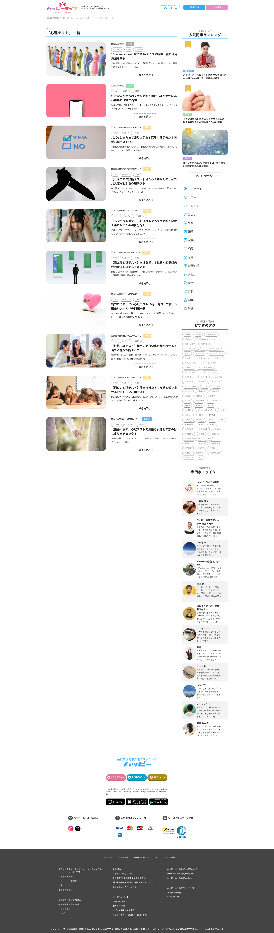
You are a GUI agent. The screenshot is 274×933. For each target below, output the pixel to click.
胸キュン (189, 443)
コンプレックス (217, 353)
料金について (64, 886)
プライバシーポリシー (123, 874)
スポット (189, 358)
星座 (188, 420)
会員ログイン (64, 909)
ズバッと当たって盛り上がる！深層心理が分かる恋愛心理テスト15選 (144, 140)
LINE (115, 91)
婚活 (191, 231)
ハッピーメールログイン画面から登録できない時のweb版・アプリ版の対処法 (204, 77)
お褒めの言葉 (119, 906)
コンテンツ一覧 (174, 893)
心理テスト (118, 49)
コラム (192, 197)
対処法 (199, 405)
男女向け (131, 425)
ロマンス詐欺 (191, 386)
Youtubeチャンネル (207, 339)
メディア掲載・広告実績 (124, 910)
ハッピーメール (207, 367)
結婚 (209, 439)
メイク (204, 377)
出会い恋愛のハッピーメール (60, 18)
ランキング (215, 382)
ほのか (204, 344)
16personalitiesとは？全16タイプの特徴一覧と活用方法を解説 (144, 56)
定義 (130, 44)
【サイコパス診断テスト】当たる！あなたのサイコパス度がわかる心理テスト (144, 181)
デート (219, 358)
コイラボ (200, 353)
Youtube (189, 339)
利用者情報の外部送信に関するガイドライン (133, 883)
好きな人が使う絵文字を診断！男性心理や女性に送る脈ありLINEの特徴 (144, 98)
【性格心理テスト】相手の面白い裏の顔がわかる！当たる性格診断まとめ (144, 348)
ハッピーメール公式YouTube (179, 878)
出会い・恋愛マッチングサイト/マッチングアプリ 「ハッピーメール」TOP (81, 870)
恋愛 (137, 91)
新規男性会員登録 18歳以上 (71, 905)
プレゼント (190, 377)
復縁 (211, 405)
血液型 (201, 448)
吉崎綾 (199, 396)
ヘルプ (62, 913)
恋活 (191, 257)
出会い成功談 (119, 902)
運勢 (188, 453)
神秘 (187, 158)
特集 (146, 127)
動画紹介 (202, 391)
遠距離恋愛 (215, 453)
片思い (192, 274)
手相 (199, 415)
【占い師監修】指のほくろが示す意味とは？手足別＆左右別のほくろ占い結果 (203, 121)
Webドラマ (212, 334)
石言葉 (214, 434)
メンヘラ (117, 216)
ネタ (116, 133)
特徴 (129, 49)
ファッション (211, 372)
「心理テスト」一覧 (105, 18)
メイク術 (218, 377)
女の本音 (200, 401)
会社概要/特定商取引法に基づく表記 (129, 878)
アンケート (195, 188)
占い (215, 391)
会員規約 (117, 869)
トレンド (193, 205)
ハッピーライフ (84, 18)
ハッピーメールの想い (68, 881)
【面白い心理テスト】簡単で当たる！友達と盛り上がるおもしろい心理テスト (144, 390)
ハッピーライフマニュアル (146, 857)
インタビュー (191, 349)
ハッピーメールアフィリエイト (181, 888)
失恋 (191, 223)
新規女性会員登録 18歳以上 (71, 900)
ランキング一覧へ (205, 175)
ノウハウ (189, 367)
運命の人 (142, 425)
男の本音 (204, 429)
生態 (213, 424)
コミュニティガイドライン (125, 887)
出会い (146, 419)
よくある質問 (64, 890)
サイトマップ (173, 897)
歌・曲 (210, 420)
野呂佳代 (189, 457)
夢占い (212, 396)
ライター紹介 (170, 857)
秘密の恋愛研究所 (193, 439)
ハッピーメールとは (67, 877)
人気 (205, 386)
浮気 (222, 420)
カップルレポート (121, 897)
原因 (188, 396)
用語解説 (139, 49)
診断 (130, 86)
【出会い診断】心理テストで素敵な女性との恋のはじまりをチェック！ (144, 431)
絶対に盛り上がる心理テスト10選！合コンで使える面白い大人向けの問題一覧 (144, 306)
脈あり (203, 443)
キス (188, 353)
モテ (202, 382)
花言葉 (189, 448)
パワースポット (192, 372)
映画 (199, 420)
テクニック (205, 358)
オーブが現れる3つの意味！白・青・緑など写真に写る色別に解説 (204, 164)
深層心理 (193, 265)
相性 (202, 434)
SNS (199, 334)
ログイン (158, 777)
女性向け (129, 216)
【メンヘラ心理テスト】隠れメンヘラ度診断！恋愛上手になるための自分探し (144, 223)
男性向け (189, 434)
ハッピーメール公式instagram (180, 874)
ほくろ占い (190, 344)
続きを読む (145, 75)
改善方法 (211, 415)
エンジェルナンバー (211, 349)
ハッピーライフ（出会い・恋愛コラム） (131, 915)
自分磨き (216, 443)
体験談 (217, 386)
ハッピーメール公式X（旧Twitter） (182, 869)
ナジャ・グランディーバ (195, 363)
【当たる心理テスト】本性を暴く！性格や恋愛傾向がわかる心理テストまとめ (144, 264)
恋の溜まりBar (207, 410)
